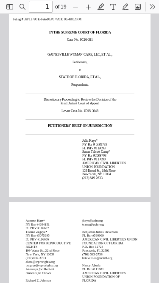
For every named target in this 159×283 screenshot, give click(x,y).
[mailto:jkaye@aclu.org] (92, 220)
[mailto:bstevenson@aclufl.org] (96, 258)
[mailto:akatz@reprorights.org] (40, 261)
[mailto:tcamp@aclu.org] (92, 224)
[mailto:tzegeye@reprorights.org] (42, 265)
